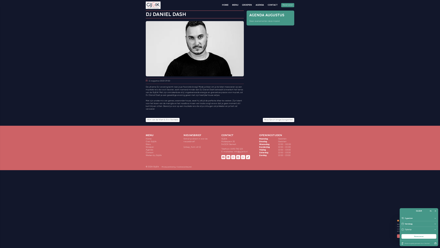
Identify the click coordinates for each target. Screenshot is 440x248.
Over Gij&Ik (151, 142)
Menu (235, 5)
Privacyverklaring (169, 167)
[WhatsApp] (243, 157)
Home (225, 5)
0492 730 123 (236, 149)
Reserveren (288, 5)
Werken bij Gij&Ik (154, 155)
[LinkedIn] (228, 157)
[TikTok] (248, 157)
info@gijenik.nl (241, 152)
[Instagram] (233, 157)
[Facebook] (223, 157)
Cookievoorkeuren (184, 167)
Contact (273, 5)
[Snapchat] (238, 157)
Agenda (260, 5)
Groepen (247, 5)
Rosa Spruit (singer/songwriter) (278, 120)
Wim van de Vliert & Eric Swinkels (162, 120)
